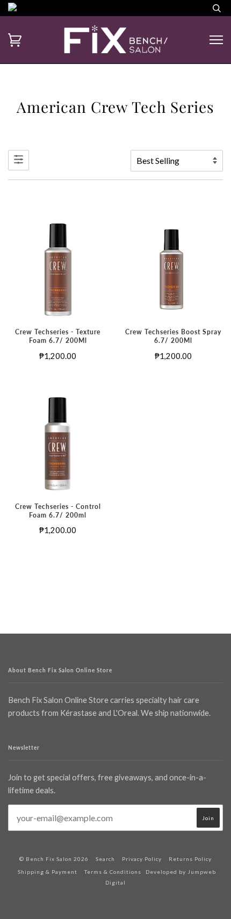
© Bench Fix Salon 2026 (54, 859)
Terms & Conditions (112, 871)
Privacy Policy (142, 859)
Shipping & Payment (47, 871)
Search (105, 859)
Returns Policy (190, 859)
